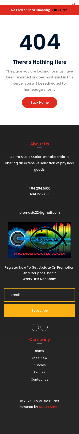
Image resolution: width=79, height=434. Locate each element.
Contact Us (39, 380)
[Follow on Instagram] (44, 327)
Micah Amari (49, 407)
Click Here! (60, 10)
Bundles (39, 365)
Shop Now (39, 358)
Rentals (39, 372)
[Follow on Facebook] (35, 327)
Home (39, 351)
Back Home (40, 102)
